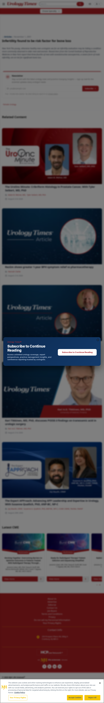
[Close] (100, 683)
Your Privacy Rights (18, 697)
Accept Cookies (75, 697)
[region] (52, 691)
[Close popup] (98, 340)
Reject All (92, 697)
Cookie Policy (19, 692)
